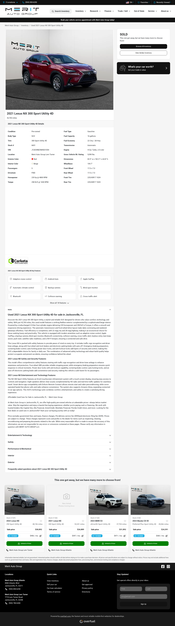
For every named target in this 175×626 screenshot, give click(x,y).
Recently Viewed (163, 2)
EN (131, 2)
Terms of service (53, 592)
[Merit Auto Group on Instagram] (167, 566)
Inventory (24, 25)
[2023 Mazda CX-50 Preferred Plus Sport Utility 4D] (150, 500)
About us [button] (165, 11)
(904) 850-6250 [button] (31, 2)
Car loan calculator (54, 588)
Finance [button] (108, 11)
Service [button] (151, 11)
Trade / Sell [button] (123, 11)
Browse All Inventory (143, 46)
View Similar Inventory (143, 53)
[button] (11, 2)
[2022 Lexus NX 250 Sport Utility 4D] (24, 500)
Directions (86, 592)
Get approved (87, 584)
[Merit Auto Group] (22, 11)
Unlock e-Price (26, 543)
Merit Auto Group (12, 25)
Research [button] (94, 11)
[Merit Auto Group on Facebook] (162, 566)
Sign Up (143, 604)
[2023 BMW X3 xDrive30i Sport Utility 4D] (108, 500)
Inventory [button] (79, 11)
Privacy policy (87, 588)
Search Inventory (62, 11)
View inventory (53, 581)
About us (85, 581)
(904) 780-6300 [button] (14, 603)
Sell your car (52, 584)
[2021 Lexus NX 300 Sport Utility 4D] (66, 500)
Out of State (139, 11)
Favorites (144, 2)
